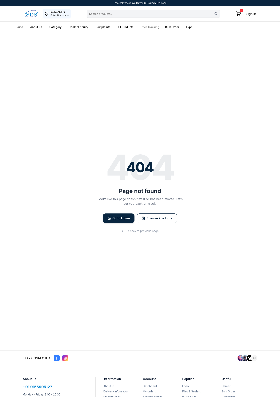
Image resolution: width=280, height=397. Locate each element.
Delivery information (116, 391)
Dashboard (150, 386)
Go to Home (121, 218)
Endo (185, 386)
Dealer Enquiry (78, 27)
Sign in (251, 14)
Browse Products (159, 218)
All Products (126, 27)
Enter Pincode (58, 15)
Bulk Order (172, 27)
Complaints (102, 27)
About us (36, 27)
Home (19, 27)
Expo (189, 27)
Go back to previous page (142, 231)
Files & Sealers (191, 391)
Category (55, 27)
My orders (149, 391)
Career (226, 386)
